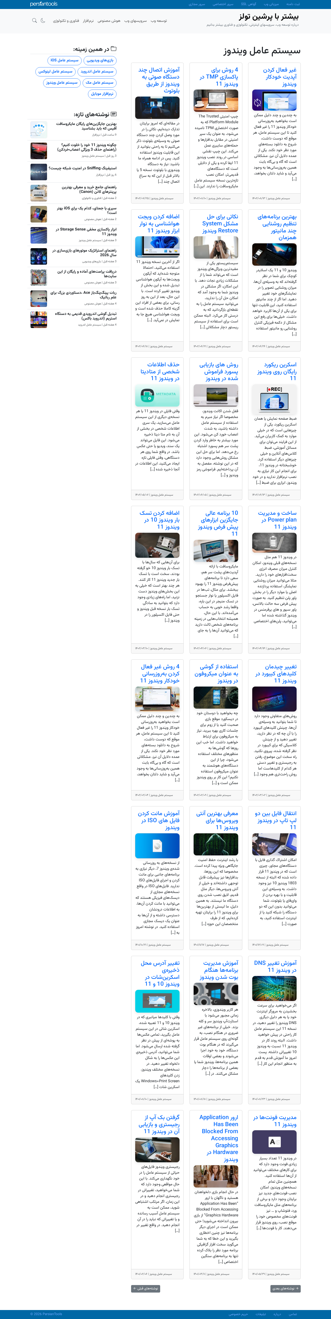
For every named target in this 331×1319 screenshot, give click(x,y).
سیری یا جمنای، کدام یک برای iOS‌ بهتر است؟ (87, 210)
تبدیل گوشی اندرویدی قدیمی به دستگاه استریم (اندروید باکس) (86, 316)
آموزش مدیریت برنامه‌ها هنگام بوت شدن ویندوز (219, 970)
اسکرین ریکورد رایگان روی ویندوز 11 (277, 372)
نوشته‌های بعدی (286, 1288)
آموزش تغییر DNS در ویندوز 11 (275, 967)
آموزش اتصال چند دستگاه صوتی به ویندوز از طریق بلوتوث (159, 81)
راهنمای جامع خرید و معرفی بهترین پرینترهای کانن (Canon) (89, 189)
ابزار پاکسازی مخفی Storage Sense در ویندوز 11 (86, 232)
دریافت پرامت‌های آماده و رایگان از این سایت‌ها (87, 274)
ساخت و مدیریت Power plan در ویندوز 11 (277, 520)
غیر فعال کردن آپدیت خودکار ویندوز (280, 77)
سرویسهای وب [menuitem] (135, 21)
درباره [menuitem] (277, 1314)
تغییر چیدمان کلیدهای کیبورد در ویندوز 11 (276, 674)
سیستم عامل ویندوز (62, 83)
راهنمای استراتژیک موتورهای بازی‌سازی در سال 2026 (84, 253)
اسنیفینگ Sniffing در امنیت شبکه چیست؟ (83, 168)
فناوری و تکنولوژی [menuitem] (66, 21)
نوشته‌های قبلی (145, 1288)
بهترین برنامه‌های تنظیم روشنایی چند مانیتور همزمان (277, 227)
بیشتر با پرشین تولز (269, 17)
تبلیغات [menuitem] (261, 1314)
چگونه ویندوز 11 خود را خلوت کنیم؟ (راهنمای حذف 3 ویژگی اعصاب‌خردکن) (87, 147)
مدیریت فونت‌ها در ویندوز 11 (275, 1121)
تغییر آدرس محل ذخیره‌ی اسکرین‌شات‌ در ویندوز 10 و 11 (160, 974)
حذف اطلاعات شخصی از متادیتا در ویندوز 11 (160, 372)
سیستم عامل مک (99, 83)
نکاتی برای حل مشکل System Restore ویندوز (220, 224)
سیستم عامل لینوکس (55, 72)
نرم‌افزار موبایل (102, 94)
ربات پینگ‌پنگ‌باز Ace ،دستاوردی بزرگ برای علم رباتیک (83, 295)
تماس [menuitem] (293, 1314)
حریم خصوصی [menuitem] (238, 1314)
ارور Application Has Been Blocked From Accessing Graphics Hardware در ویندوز (218, 1138)
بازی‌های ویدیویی (100, 60)
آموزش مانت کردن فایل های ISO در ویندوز (159, 820)
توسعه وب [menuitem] (159, 21)
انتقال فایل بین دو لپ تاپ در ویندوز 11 (276, 820)
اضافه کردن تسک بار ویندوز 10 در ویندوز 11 (160, 520)
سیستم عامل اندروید (97, 72)
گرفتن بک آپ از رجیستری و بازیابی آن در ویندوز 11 (159, 1124)
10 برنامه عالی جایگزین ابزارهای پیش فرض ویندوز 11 (218, 524)
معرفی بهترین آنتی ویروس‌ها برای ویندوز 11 (217, 820)
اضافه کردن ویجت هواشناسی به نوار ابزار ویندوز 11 (159, 224)
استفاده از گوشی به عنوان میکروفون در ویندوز (216, 674)
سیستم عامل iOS (65, 60)
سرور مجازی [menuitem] (197, 4)
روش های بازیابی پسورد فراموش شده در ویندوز (218, 372)
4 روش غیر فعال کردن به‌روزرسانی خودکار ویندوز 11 (160, 674)
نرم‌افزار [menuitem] (88, 21)
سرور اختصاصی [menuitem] (223, 4)
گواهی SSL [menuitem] (248, 4)
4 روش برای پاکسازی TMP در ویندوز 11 (219, 77)
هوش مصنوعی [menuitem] (109, 21)
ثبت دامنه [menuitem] (293, 4)
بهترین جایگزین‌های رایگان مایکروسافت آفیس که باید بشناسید (86, 126)
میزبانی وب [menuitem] (271, 4)
